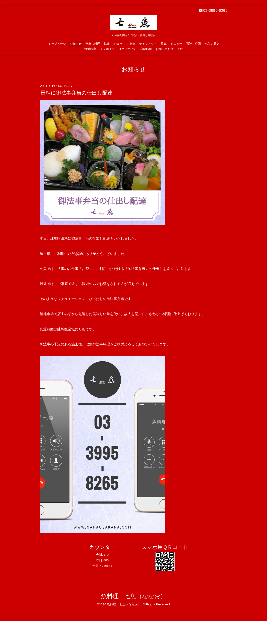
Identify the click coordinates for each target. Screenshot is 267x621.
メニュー (176, 43)
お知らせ (76, 43)
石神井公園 (193, 43)
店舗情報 (146, 49)
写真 (164, 43)
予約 (180, 49)
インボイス (107, 49)
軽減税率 (90, 49)
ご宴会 (130, 43)
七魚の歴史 (212, 43)
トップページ (57, 43)
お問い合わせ (164, 49)
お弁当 (118, 43)
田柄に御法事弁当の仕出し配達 (76, 93)
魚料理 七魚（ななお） (133, 596)
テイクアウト (148, 43)
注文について (127, 49)
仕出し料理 (92, 43)
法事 (107, 43)
